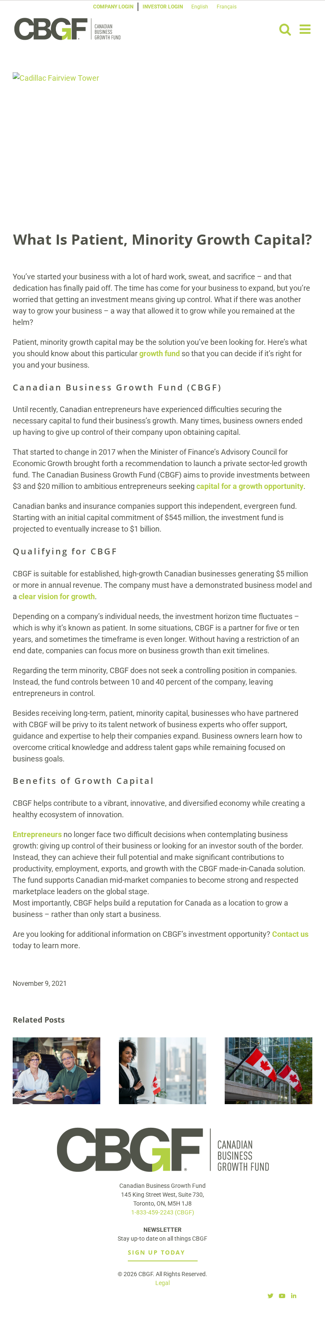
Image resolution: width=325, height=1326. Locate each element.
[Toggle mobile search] (285, 29)
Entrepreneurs (37, 834)
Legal (162, 1283)
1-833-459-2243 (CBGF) (162, 1212)
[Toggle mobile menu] (306, 29)
